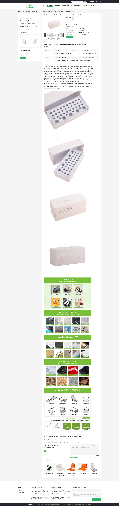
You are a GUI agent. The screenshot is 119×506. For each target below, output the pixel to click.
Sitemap (20, 498)
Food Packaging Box (25, 21)
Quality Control (76, 5)
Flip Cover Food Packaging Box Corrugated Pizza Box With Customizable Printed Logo (61, 490)
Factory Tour (65, 5)
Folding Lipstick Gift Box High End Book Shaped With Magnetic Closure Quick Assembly (71, 474)
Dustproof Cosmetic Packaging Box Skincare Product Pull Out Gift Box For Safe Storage (39, 494)
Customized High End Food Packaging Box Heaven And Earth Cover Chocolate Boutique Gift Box (61, 494)
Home (43, 5)
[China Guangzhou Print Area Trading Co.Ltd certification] (24, 41)
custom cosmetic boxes (64, 436)
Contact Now (70, 37)
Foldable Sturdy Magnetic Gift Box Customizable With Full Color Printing (82, 474)
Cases (92, 5)
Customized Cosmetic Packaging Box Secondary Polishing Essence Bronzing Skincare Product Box (94, 474)
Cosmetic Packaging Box (32, 11)
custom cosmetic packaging (52, 436)
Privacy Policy (31, 504)
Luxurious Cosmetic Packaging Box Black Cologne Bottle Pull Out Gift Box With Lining (40, 498)
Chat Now (92, 1)
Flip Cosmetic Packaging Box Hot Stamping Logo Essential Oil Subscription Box (54, 40)
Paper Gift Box (23, 29)
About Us (57, 5)
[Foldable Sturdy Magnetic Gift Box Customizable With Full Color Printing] (83, 467)
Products (50, 5)
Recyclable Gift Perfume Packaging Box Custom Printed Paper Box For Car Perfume (49, 474)
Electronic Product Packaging (27, 26)
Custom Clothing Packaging (27, 23)
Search (85, 1)
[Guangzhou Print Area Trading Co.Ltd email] (21, 54)
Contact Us (86, 5)
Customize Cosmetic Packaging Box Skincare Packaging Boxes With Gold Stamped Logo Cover (39, 490)
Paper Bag (22, 32)
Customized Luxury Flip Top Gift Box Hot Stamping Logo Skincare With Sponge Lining (60, 474)
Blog (19, 499)
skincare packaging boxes (75, 436)
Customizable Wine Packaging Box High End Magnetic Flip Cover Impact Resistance (61, 498)
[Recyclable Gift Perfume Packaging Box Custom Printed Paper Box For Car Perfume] (49, 467)
